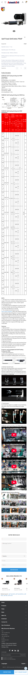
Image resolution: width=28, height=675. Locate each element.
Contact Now (7, 672)
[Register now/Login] (23, 2)
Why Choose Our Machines (8, 628)
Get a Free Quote (5, 625)
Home (2, 602)
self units (10, 595)
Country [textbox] (4, 556)
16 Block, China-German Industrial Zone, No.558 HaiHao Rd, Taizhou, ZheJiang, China (9, 645)
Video (2, 609)
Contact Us (4, 622)
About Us (3, 615)
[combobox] (14, 556)
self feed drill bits (19, 594)
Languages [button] (13, 663)
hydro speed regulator (6, 311)
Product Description (6, 72)
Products (3, 605)
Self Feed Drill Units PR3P (8, 588)
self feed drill (12, 594)
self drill (5, 595)
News (2, 612)
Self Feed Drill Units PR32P (20, 588)
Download (3, 618)
